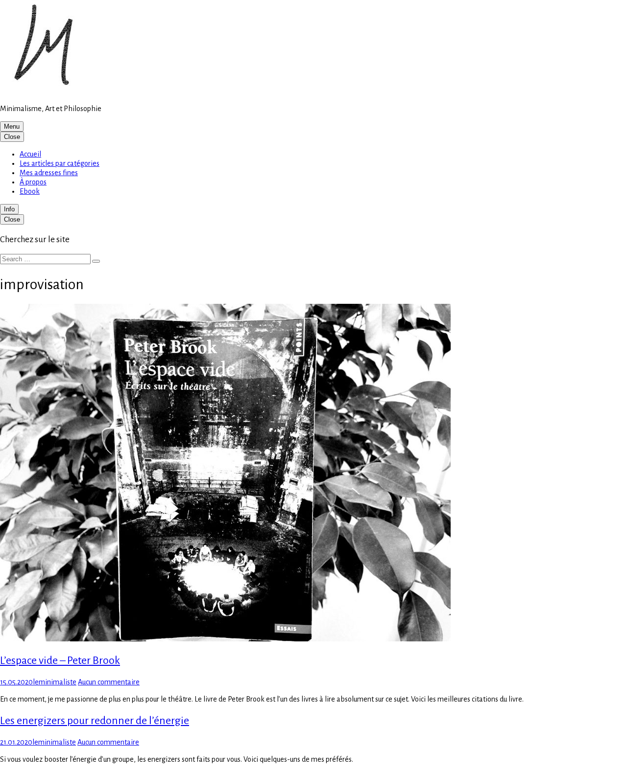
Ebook (30, 191)
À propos (33, 182)
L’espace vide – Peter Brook (60, 660)
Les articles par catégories (59, 163)
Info (9, 209)
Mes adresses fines (49, 173)
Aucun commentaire (109, 682)
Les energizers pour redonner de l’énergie (94, 721)
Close (12, 136)
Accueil (30, 154)
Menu (12, 126)
